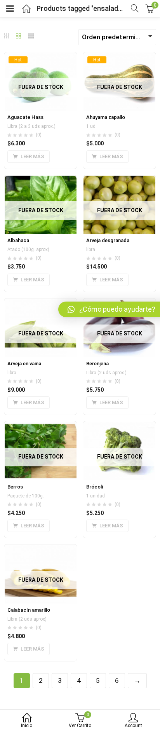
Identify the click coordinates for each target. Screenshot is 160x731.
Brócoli (94, 487)
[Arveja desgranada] (119, 180)
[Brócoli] (119, 426)
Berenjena (97, 363)
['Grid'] (18, 36)
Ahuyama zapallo (105, 117)
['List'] (31, 36)
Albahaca (18, 240)
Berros (15, 487)
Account (133, 725)
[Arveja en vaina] (41, 303)
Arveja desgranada (107, 240)
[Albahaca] (41, 180)
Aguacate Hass (25, 117)
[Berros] (41, 426)
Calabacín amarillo (28, 610)
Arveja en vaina (24, 363)
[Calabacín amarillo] (41, 549)
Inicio (26, 725)
